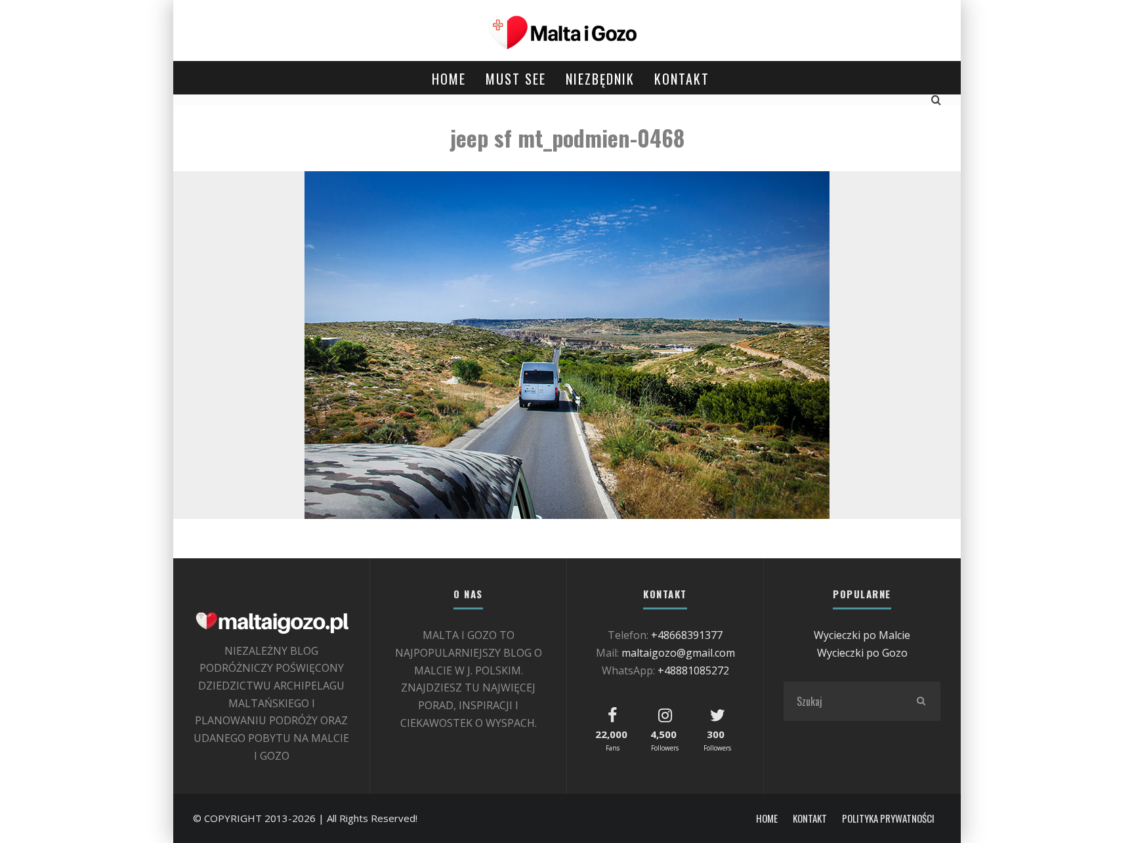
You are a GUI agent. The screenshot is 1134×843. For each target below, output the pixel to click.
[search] (920, 701)
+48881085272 (693, 670)
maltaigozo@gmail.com (678, 653)
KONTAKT (681, 79)
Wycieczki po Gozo (862, 653)
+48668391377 (687, 635)
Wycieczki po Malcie (862, 635)
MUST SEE (516, 79)
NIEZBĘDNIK (600, 79)
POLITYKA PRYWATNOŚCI (888, 818)
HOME (449, 79)
